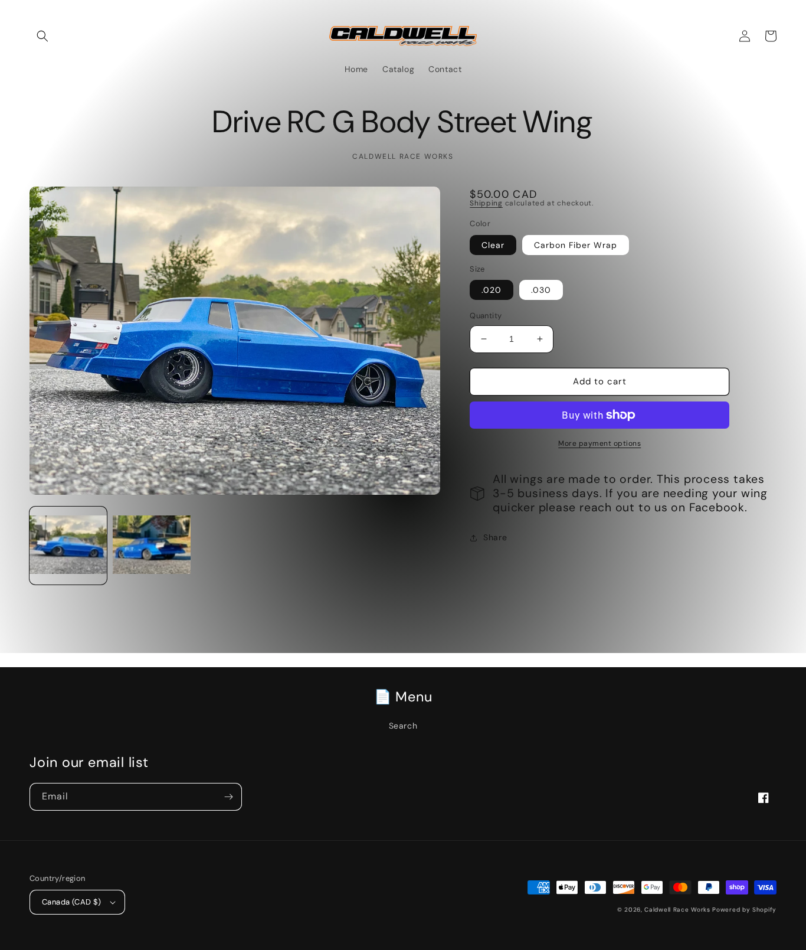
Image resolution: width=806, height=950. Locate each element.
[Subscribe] (228, 797)
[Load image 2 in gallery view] (151, 545)
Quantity (486, 316)
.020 (491, 290)
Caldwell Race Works (678, 909)
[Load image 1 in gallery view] (68, 545)
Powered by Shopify (744, 909)
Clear (492, 245)
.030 (541, 290)
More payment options (599, 443)
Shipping (486, 203)
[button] (42, 36)
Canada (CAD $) (71, 902)
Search (403, 725)
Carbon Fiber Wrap (575, 245)
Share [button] (495, 537)
